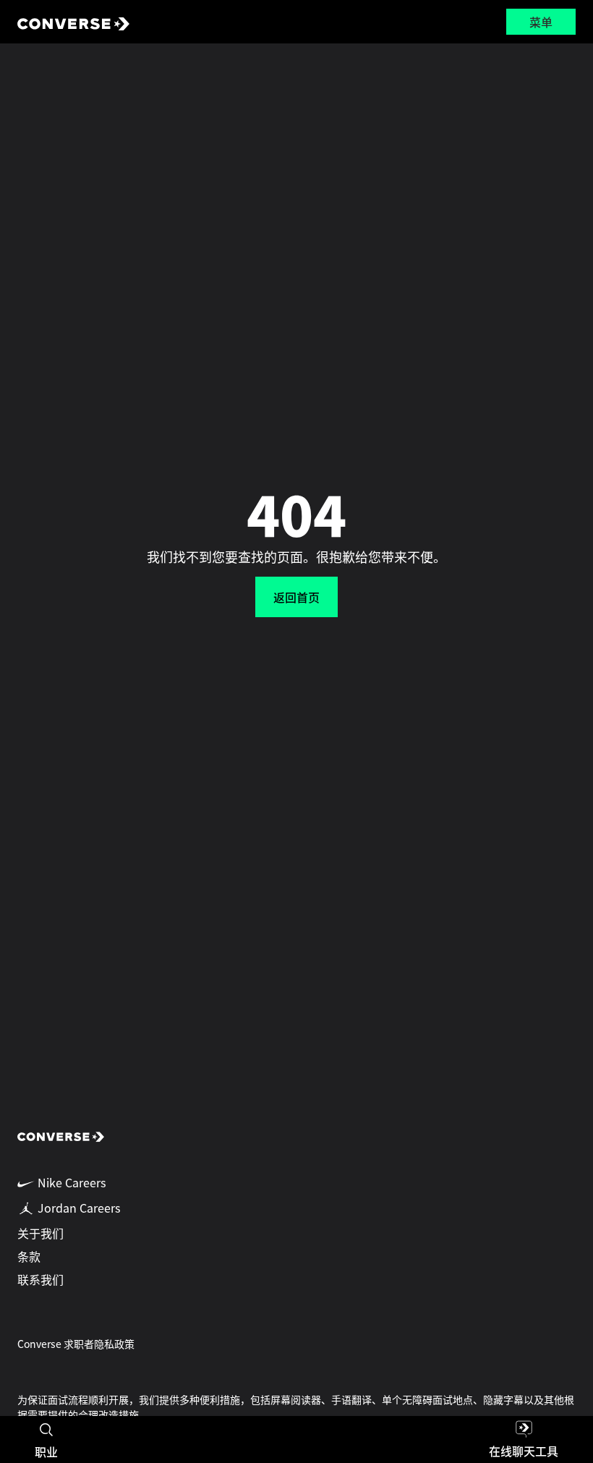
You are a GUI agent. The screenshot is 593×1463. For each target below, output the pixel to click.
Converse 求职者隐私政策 (76, 1343)
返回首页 (296, 597)
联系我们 (40, 1279)
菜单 (541, 21)
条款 (28, 1256)
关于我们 (40, 1233)
